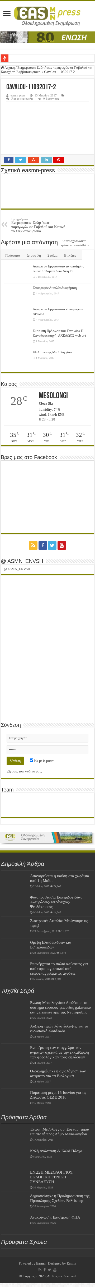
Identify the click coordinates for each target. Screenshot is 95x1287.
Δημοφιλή (34, 255)
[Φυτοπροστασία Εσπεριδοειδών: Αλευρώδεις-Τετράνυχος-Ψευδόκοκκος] (14, 904)
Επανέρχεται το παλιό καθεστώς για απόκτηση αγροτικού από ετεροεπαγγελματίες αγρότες (59, 968)
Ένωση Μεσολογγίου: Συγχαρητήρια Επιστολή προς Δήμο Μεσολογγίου (59, 1131)
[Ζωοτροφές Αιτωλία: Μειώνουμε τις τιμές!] (14, 927)
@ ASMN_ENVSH (22, 561)
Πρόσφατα (12, 255)
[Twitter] (52, 545)
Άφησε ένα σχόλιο (22, 98)
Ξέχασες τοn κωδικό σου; (24, 771)
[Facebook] (43, 545)
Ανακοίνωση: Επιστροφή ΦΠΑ (55, 1217)
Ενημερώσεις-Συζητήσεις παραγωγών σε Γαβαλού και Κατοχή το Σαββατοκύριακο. (38, 225)
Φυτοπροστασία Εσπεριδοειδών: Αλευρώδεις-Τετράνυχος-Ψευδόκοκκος (56, 902)
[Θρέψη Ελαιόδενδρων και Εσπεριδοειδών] (14, 949)
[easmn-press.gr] (47, 16)
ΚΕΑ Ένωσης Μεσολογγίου (52, 352)
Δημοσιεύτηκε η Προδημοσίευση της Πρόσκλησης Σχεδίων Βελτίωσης (59, 1198)
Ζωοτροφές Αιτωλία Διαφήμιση (55, 288)
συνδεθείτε (81, 245)
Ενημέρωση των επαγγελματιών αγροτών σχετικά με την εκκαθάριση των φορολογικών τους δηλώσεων (59, 1052)
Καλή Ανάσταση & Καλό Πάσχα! (57, 1151)
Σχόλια (53, 255)
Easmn (41, 1263)
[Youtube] (62, 545)
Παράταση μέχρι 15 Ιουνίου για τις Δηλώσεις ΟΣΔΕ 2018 (58, 1094)
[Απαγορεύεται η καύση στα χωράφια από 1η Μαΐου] (14, 882)
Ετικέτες (70, 255)
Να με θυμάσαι (44, 761)
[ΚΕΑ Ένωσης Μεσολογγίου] (17, 359)
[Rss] (33, 545)
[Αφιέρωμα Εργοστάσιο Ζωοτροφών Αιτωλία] (17, 316)
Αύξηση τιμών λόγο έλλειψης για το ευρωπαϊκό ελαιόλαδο (59, 1028)
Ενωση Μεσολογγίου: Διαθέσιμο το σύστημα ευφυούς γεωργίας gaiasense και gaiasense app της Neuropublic (60, 1007)
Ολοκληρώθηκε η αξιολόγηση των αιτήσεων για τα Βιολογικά (58, 1073)
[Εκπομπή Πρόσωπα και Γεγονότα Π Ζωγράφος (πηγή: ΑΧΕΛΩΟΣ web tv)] (17, 337)
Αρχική (9, 68)
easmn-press (18, 95)
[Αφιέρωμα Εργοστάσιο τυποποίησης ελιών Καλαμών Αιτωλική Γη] (17, 273)
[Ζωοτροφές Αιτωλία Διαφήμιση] (17, 294)
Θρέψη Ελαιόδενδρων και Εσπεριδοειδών (50, 944)
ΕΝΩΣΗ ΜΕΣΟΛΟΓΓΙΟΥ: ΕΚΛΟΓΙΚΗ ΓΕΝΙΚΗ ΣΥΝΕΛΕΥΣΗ (51, 1177)
